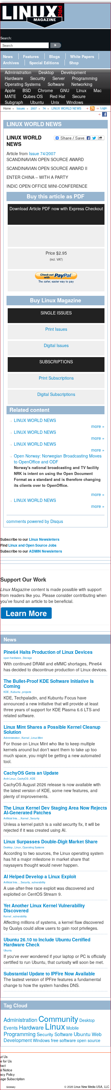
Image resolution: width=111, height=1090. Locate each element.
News (8, 56)
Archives (11, 62)
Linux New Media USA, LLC (91, 1087)
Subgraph (14, 102)
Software (56, 84)
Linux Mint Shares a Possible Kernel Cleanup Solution (52, 729)
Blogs (54, 56)
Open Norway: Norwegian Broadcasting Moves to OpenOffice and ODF (58, 459)
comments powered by (35, 521)
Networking (81, 84)
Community (58, 1018)
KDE (6, 692)
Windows (74, 102)
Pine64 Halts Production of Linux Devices (48, 652)
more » (97, 426)
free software (63, 1040)
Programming (20, 1034)
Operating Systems (23, 84)
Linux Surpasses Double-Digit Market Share (51, 841)
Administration (12, 737)
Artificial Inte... (11, 818)
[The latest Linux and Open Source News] (92, 108)
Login (103, 108)
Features (31, 56)
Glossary (10, 1087)
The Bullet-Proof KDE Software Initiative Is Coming (49, 683)
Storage (27, 657)
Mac (98, 90)
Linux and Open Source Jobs (32, 545)
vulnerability (38, 882)
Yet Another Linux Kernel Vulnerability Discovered (44, 908)
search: (6, 38)
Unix (55, 102)
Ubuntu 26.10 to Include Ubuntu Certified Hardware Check (47, 942)
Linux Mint (37, 737)
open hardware (12, 657)
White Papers (82, 56)
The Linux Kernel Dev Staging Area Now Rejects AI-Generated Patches (55, 810)
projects (26, 692)
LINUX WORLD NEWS (35, 420)
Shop (74, 62)
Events (11, 1027)
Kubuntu (15, 692)
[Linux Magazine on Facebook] (104, 114)
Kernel (25, 737)
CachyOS (22, 778)
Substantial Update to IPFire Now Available (49, 973)
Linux (18, 847)
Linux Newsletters (44, 539)
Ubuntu (37, 102)
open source (88, 1040)
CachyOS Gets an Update (31, 773)
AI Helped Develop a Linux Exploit (40, 876)
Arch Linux (10, 778)
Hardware (31, 1027)
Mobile (72, 1028)
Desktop (8, 847)
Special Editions (44, 62)
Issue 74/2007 (42, 153)
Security (34, 818)
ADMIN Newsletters (45, 551)
